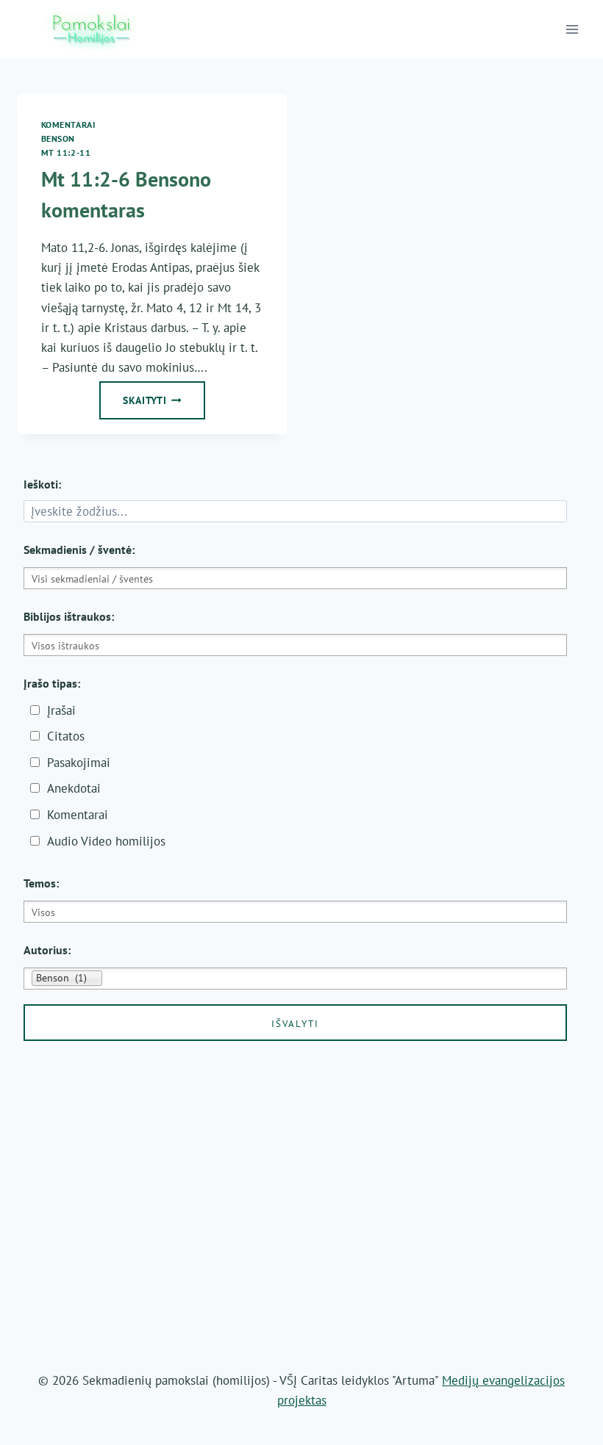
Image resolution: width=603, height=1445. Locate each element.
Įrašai (61, 710)
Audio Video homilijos (106, 841)
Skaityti (164, 404)
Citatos (66, 736)
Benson (58, 138)
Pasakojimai (78, 762)
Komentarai (68, 124)
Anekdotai (74, 788)
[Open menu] (572, 29)
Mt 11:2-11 (66, 152)
